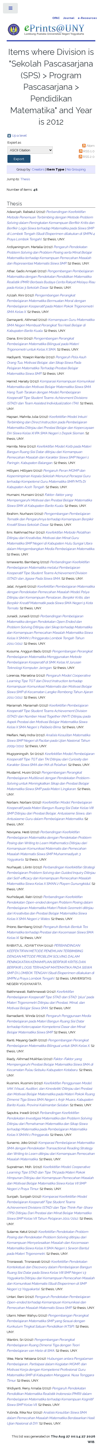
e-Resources (87, 18)
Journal (68, 18)
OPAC (56, 18)
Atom (90, 146)
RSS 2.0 (89, 157)
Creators (38, 169)
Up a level (19, 135)
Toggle (11, 9)
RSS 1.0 (89, 151)
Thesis (25, 179)
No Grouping (76, 169)
